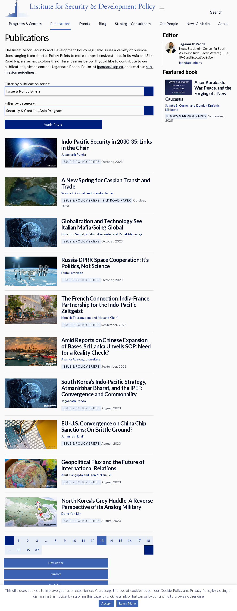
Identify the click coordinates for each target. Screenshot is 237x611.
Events (84, 24)
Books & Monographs (186, 116)
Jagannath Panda (73, 154)
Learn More (127, 603)
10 (74, 541)
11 (83, 541)
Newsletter (55, 562)
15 (120, 541)
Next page (148, 550)
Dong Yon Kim (71, 513)
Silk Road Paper (117, 200)
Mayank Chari (108, 317)
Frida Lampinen (72, 273)
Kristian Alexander (99, 234)
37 (37, 550)
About (223, 24)
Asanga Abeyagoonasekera (80, 359)
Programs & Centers (25, 24)
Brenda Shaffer (103, 193)
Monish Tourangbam (76, 317)
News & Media (198, 24)
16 (130, 541)
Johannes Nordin (73, 436)
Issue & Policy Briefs (81, 162)
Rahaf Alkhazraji (130, 234)
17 (139, 541)
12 (93, 541)
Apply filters (53, 124)
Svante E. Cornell (73, 193)
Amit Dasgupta (72, 475)
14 (111, 541)
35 (19, 550)
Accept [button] (106, 603)
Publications (60, 24)
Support (56, 574)
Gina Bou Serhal (72, 234)
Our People (169, 24)
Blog (103, 24)
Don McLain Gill (101, 475)
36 (28, 550)
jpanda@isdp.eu (110, 66)
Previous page (9, 540)
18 (148, 541)
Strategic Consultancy (133, 24)
